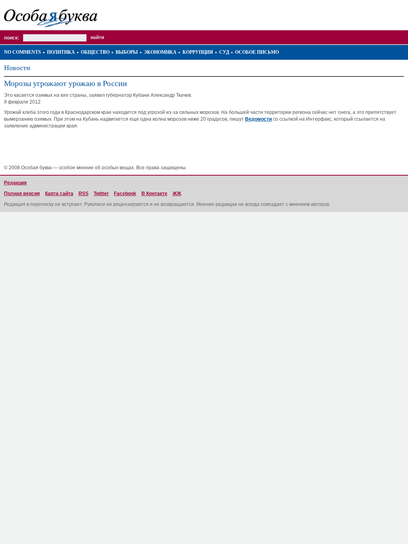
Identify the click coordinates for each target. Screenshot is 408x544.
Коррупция (197, 52)
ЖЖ (177, 193)
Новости (17, 68)
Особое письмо (257, 52)
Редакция (15, 183)
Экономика (160, 52)
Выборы (127, 52)
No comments (22, 52)
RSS (83, 193)
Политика (61, 52)
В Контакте (154, 193)
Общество (95, 52)
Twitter (101, 193)
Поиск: (11, 38)
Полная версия (22, 193)
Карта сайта (59, 193)
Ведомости (258, 119)
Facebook (125, 193)
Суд (224, 52)
